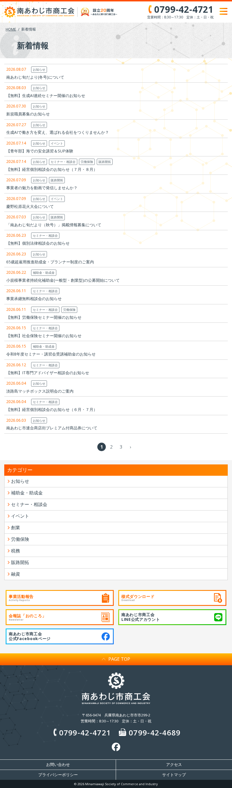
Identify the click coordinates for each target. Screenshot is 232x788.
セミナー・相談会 (63, 162)
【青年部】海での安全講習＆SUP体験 (39, 151)
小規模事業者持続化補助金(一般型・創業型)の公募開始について (63, 280)
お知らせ (39, 69)
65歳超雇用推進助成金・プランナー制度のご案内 (50, 261)
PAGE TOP (119, 659)
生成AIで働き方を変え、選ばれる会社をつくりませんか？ (57, 132)
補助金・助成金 (44, 272)
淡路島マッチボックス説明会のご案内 (40, 391)
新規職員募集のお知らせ (28, 114)
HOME (11, 29)
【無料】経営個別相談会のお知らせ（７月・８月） (51, 169)
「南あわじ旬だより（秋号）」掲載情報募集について (53, 224)
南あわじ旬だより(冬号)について (35, 77)
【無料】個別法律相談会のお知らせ (38, 243)
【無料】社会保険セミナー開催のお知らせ (43, 335)
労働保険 (87, 162)
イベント (57, 143)
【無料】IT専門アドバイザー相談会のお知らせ (47, 372)
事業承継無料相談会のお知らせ (34, 298)
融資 (15, 574)
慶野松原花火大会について (30, 206)
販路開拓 (104, 162)
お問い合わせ (58, 764)
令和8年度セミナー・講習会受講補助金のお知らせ (51, 354)
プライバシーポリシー (58, 774)
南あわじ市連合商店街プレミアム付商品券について (51, 427)
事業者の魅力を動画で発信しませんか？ (42, 187)
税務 (15, 551)
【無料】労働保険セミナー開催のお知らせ (43, 317)
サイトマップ (174, 774)
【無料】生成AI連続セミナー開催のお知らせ (45, 95)
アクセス (174, 764)
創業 (15, 527)
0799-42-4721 (85, 732)
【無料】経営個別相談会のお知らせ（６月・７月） (51, 409)
